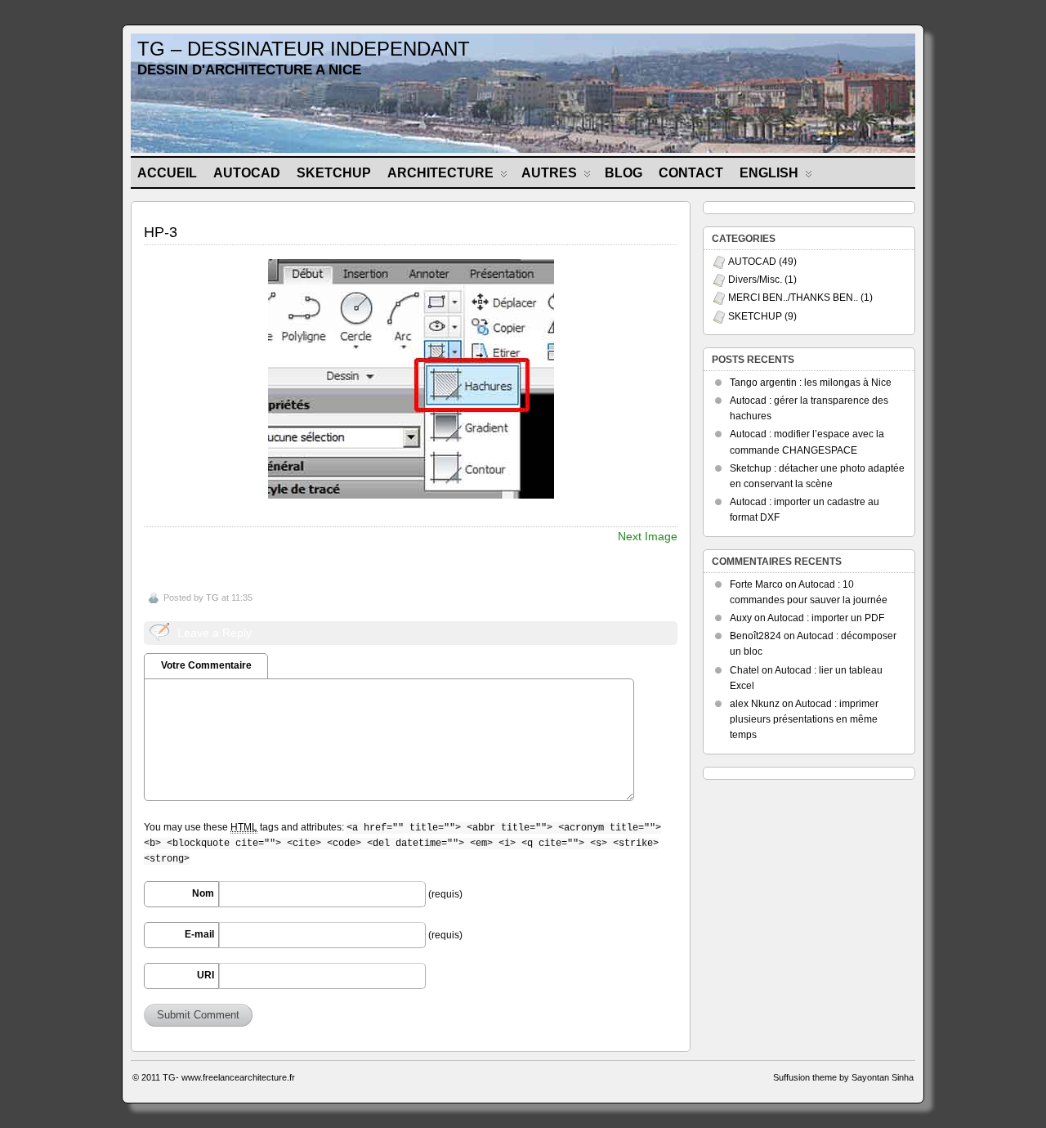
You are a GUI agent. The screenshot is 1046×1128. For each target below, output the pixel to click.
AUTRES (549, 173)
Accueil (167, 173)
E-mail (199, 934)
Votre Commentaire (206, 665)
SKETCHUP (334, 173)
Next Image (647, 536)
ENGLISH (769, 173)
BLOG (623, 173)
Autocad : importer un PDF (825, 618)
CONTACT (691, 173)
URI (205, 975)
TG (212, 597)
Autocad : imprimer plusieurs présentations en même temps (804, 719)
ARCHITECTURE (440, 173)
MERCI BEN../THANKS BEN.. (793, 297)
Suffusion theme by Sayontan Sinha (843, 1077)
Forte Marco (756, 584)
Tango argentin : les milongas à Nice (811, 382)
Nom (203, 893)
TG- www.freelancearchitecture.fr (229, 1077)
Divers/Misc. (755, 279)
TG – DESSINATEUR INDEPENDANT (303, 49)
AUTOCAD (246, 173)
